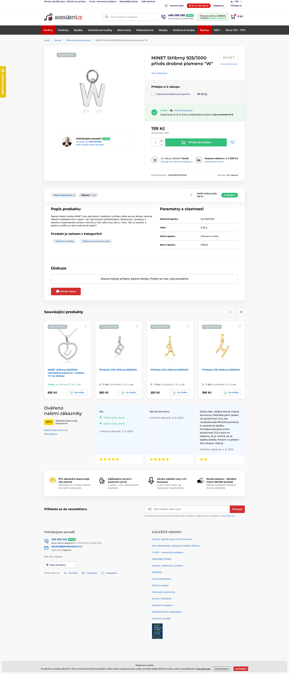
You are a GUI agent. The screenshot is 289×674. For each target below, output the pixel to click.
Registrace (218, 5)
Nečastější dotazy (162, 559)
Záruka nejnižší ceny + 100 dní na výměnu (65, 1)
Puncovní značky (161, 618)
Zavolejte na (88, 141)
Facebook (91, 573)
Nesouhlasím (222, 668)
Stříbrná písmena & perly (78, 40)
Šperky (57, 40)
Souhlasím (240, 668)
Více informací (228, 516)
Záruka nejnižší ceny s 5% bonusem (172, 539)
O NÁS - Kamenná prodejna (167, 552)
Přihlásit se (236, 5)
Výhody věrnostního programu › (177, 161)
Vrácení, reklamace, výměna (167, 565)
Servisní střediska (162, 598)
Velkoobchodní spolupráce (166, 611)
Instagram (111, 573)
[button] (241, 312)
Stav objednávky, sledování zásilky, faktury (175, 545)
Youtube (73, 573)
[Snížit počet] (161, 144)
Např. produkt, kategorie (124, 17)
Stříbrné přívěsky (64, 241)
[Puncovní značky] (157, 631)
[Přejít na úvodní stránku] (63, 17)
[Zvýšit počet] (161, 141)
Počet (155, 142)
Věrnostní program (162, 605)
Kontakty (157, 572)
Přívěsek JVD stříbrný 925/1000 (118, 369)
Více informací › (160, 73)
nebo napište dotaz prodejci (90, 144)
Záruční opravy (160, 585)
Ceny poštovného (161, 578)
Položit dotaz (67, 291)
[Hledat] (107, 17)
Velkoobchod (148, 1)
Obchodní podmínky (163, 592)
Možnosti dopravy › (184, 110)
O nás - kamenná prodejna (102, 1)
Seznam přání (177, 5)
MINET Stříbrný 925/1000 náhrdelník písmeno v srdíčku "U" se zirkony (66, 372)
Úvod (47, 40)
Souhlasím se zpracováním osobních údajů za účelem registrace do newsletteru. (189, 516)
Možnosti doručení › (215, 161)
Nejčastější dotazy (129, 1)
